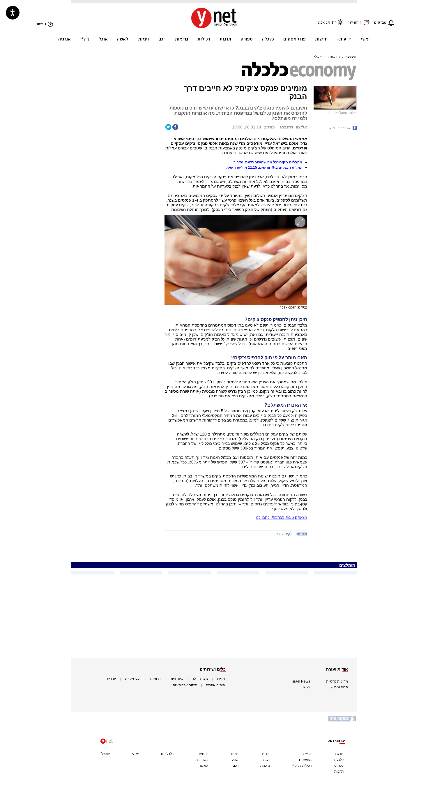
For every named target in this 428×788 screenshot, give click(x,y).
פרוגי (135, 754)
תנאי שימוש (339, 687)
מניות (221, 679)
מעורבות (201, 760)
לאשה (203, 766)
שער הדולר (200, 679)
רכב (235, 766)
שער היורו (176, 679)
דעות (266, 760)
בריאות (306, 754)
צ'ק (278, 534)
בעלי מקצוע (133, 679)
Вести (105, 754)
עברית (111, 679)
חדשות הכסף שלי (327, 57)
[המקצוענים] (342, 721)
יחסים (203, 754)
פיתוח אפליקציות (185, 685)
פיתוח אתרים (215, 685)
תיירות (233, 754)
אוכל (235, 760)
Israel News (300, 681)
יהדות (266, 754)
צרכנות (265, 766)
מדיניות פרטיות (337, 681)
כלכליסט (167, 754)
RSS (306, 687)
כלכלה (350, 57)
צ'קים (289, 534)
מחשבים (305, 760)
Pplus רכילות (302, 766)
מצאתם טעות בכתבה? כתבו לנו (281, 517)
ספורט (339, 766)
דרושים (155, 679)
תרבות (339, 771)
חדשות (338, 754)
